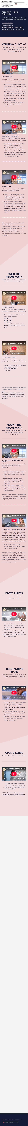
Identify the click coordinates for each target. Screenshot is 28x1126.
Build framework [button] (7, 25)
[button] (10, 1122)
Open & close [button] (20, 29)
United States (20, 4)
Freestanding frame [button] (8, 29)
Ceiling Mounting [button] (7, 23)
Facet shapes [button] (19, 27)
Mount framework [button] (8, 27)
